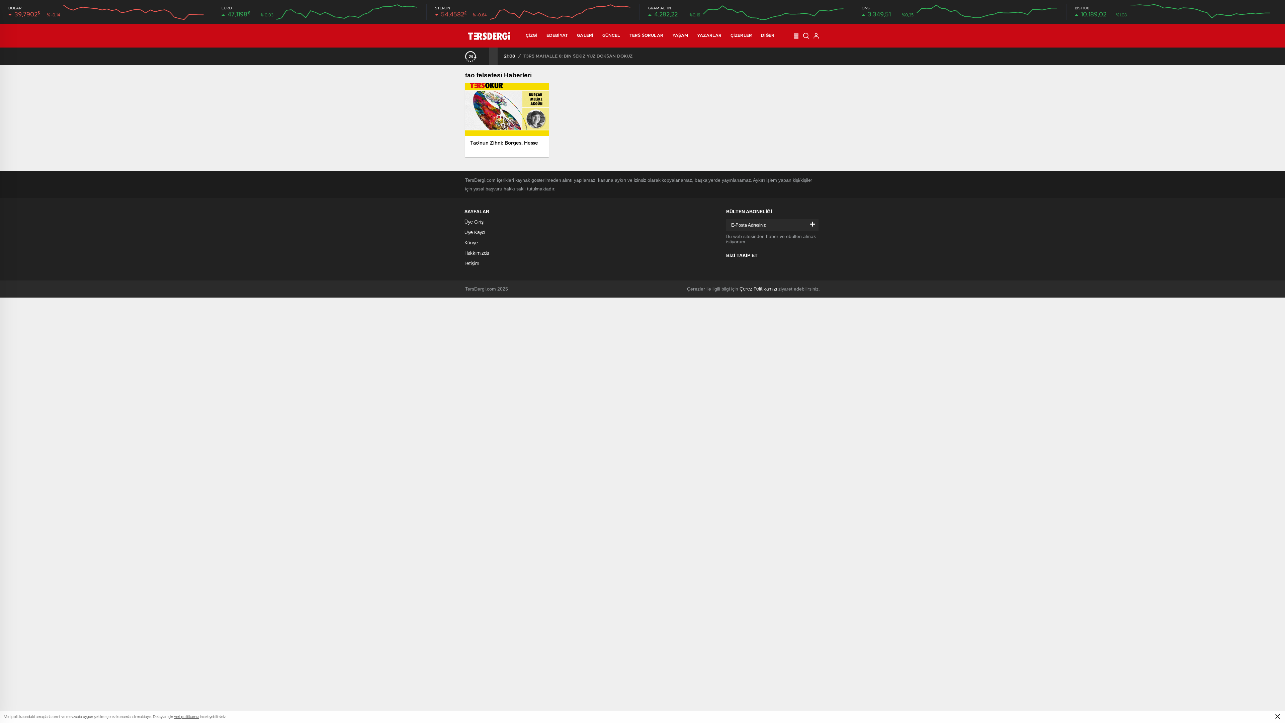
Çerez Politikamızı (758, 289)
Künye (471, 243)
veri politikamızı (186, 717)
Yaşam (680, 35)
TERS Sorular (646, 35)
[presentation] (484, 56)
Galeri (585, 35)
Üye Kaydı (475, 232)
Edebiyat (557, 35)
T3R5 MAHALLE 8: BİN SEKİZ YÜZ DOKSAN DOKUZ (577, 56)
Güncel (611, 35)
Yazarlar (709, 35)
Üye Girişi (474, 222)
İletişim (471, 263)
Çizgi (531, 35)
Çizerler (741, 35)
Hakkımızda (476, 253)
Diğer (768, 35)
